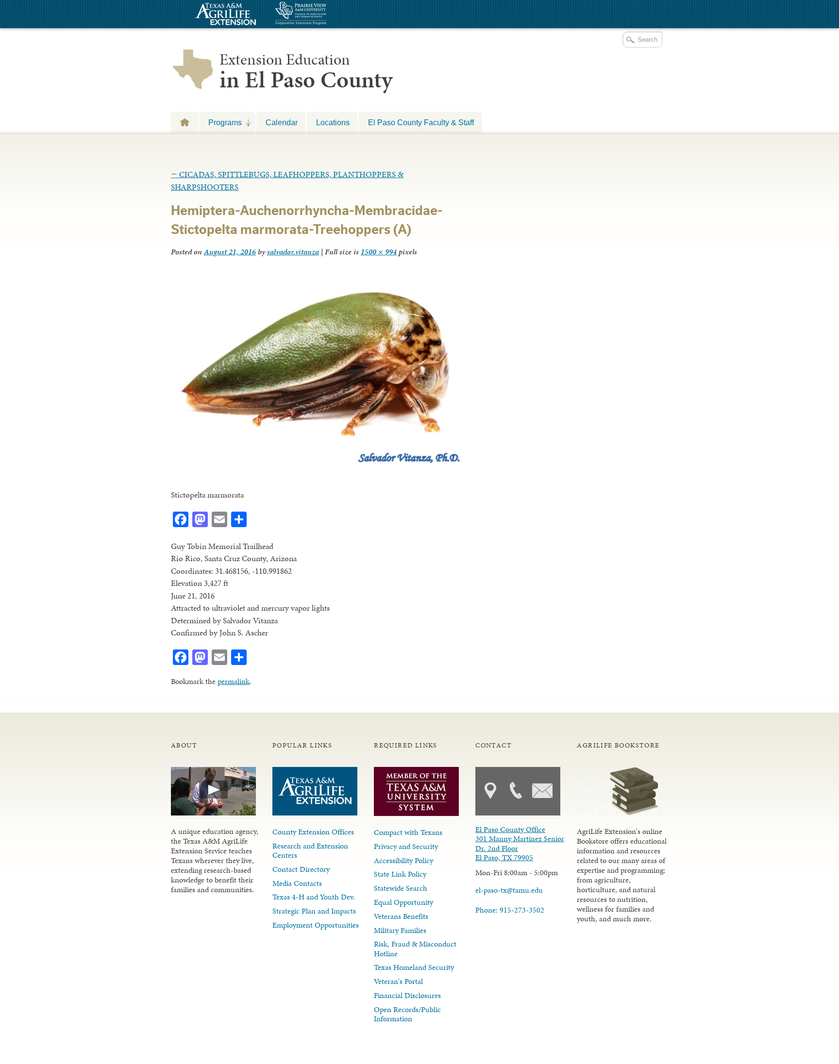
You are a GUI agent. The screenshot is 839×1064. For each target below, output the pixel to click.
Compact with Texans (408, 832)
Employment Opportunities (315, 925)
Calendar (282, 122)
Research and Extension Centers (310, 850)
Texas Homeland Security (414, 967)
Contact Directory (301, 869)
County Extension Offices (313, 831)
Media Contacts (297, 883)
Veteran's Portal (398, 981)
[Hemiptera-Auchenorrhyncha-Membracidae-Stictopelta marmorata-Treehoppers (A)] (318, 460)
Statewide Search (400, 888)
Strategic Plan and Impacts (314, 910)
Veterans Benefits (401, 916)
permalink (234, 681)
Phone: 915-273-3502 (509, 909)
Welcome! (184, 122)
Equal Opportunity (403, 902)
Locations (333, 122)
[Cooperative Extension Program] (327, 14)
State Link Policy (400, 874)
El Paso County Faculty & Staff (421, 122)
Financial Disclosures (407, 995)
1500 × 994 (379, 251)
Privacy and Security (406, 846)
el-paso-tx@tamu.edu (509, 890)
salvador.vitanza (293, 251)
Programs (220, 122)
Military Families (400, 930)
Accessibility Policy (403, 860)
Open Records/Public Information (407, 1014)
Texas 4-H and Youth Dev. (313, 896)
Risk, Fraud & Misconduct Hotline (415, 948)
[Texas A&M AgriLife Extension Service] (224, 15)
